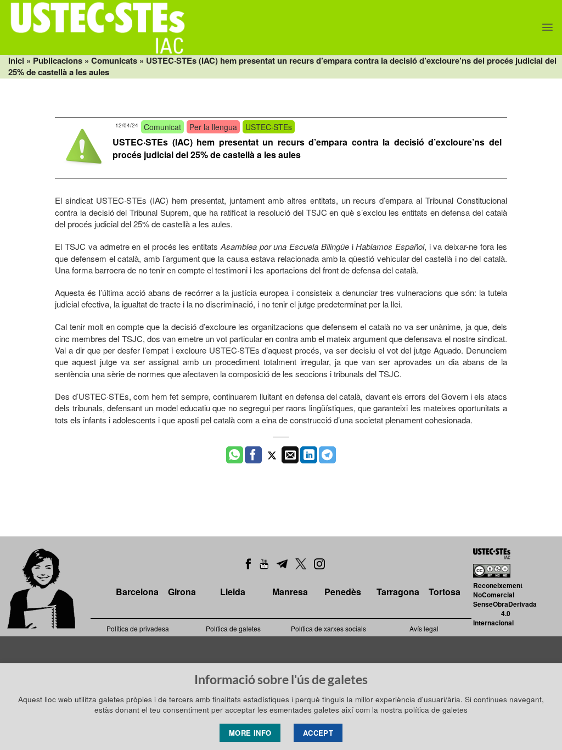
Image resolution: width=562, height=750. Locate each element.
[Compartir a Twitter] (271, 455)
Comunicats (114, 60)
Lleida (232, 591)
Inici (16, 60)
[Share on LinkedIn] (308, 455)
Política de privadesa (137, 628)
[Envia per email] (290, 455)
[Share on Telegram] (327, 455)
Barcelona (137, 591)
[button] (547, 27)
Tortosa (444, 591)
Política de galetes (233, 628)
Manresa (290, 591)
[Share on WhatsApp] (234, 455)
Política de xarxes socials (328, 628)
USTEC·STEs (268, 126)
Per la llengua (213, 126)
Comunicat (162, 126)
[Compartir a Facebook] (253, 455)
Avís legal (424, 628)
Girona (182, 591)
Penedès (342, 591)
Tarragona (397, 591)
